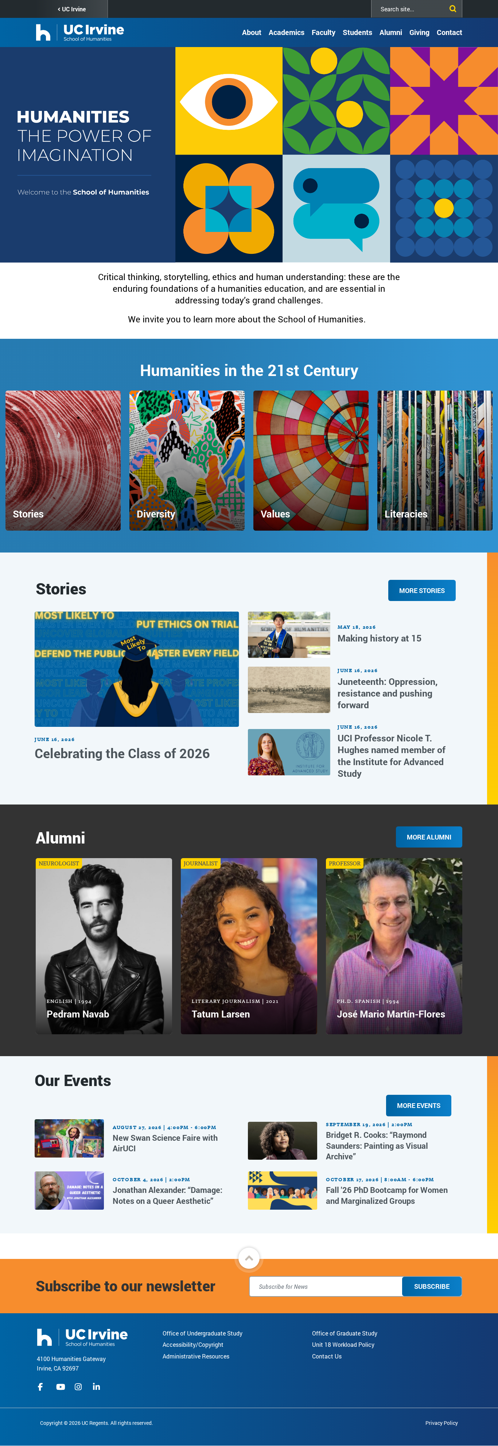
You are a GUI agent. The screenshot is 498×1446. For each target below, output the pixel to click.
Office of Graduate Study (344, 1333)
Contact (449, 32)
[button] (249, 1258)
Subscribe (432, 1286)
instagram (79, 1386)
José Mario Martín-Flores (391, 1014)
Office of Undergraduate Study (202, 1333)
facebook (42, 1386)
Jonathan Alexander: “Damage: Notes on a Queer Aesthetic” (167, 1195)
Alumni (391, 32)
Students (357, 32)
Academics (286, 32)
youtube (60, 1386)
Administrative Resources (196, 1356)
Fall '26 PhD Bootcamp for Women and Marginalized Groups (387, 1195)
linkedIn (97, 1386)
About (251, 32)
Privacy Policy (441, 1422)
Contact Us (327, 1356)
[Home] (82, 1336)
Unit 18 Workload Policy (343, 1344)
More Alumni (429, 837)
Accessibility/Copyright (193, 1344)
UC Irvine (74, 9)
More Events (418, 1105)
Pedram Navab (78, 1014)
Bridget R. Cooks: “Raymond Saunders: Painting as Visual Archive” (377, 1145)
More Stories (422, 590)
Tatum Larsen (221, 1014)
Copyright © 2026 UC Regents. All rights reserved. (96, 1422)
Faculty (323, 32)
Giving (419, 32)
